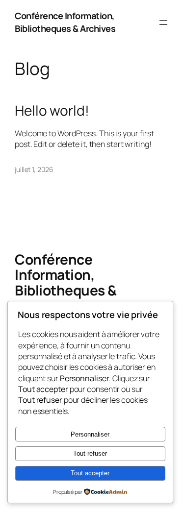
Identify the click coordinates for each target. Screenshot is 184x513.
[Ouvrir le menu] (163, 22)
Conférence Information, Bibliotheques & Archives (65, 22)
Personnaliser (90, 434)
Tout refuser (90, 453)
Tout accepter (90, 473)
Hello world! (52, 111)
